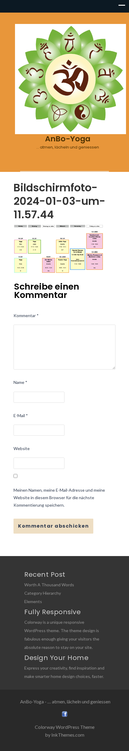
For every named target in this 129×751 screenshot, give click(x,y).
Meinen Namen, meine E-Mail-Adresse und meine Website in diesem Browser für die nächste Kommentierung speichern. (59, 497)
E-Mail (21, 415)
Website (22, 448)
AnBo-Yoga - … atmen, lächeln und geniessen (65, 701)
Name (20, 382)
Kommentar (26, 315)
